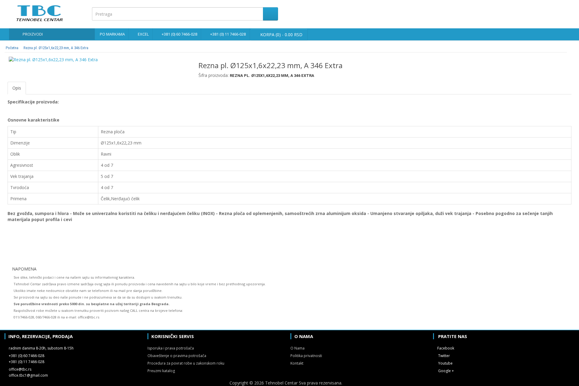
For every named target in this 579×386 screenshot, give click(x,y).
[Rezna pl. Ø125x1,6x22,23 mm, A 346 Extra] (98, 59)
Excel (143, 34)
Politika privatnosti (306, 355)
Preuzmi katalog (161, 370)
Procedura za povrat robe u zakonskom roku (185, 363)
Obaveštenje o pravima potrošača (176, 355)
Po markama (112, 34)
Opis (16, 88)
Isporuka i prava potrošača (170, 348)
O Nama (297, 348)
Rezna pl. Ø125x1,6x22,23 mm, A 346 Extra (56, 48)
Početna (12, 48)
